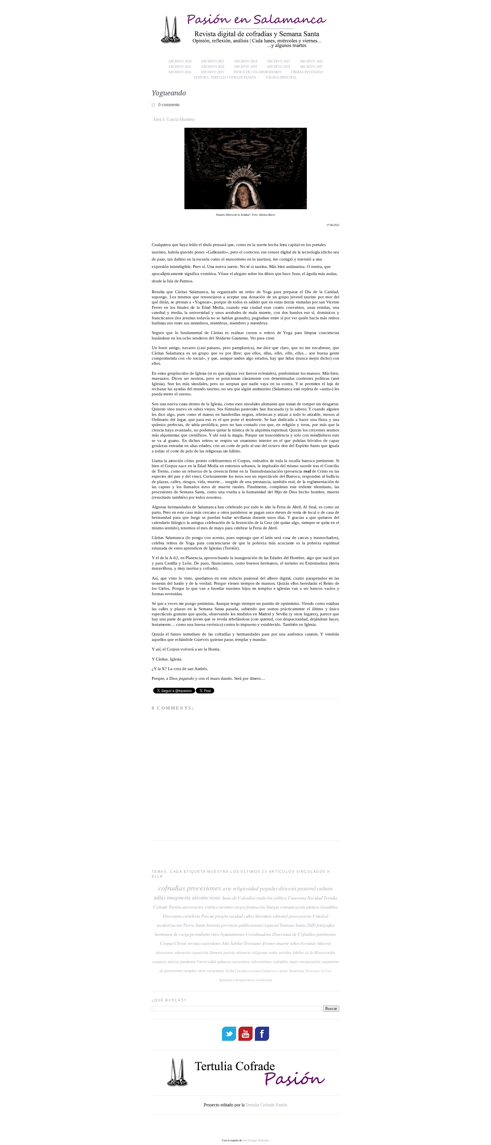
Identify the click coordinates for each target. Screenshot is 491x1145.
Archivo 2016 (179, 72)
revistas (194, 943)
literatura (263, 916)
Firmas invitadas (307, 72)
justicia (229, 952)
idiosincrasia (206, 897)
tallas (159, 897)
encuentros (241, 961)
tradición (264, 898)
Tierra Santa (194, 925)
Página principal (281, 77)
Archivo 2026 (180, 61)
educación (182, 952)
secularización (169, 925)
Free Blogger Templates (256, 1140)
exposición (200, 952)
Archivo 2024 (245, 61)
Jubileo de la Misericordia (314, 952)
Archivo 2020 (212, 67)
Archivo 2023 (278, 61)
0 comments (169, 104)
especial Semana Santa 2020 (290, 925)
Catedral (320, 916)
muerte (283, 943)
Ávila (229, 970)
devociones (164, 952)
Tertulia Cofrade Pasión (266, 1104)
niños (295, 943)
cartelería (191, 916)
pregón (221, 916)
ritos (215, 934)
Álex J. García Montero (174, 119)
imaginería (179, 897)
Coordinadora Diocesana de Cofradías (280, 934)
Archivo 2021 (180, 67)
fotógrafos (325, 925)
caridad (236, 916)
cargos (240, 907)
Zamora (215, 952)
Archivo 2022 (311, 61)
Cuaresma (297, 898)
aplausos (224, 961)
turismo (225, 907)
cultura (325, 888)
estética (211, 907)
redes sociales (280, 952)
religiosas (260, 952)
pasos (294, 916)
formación (256, 907)
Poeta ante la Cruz (318, 970)
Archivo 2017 (311, 67)
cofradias (280, 961)
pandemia (187, 961)
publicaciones (251, 925)
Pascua (207, 916)
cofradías (171, 887)
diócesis (287, 888)
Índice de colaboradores (257, 72)
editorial (280, 916)
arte (227, 888)
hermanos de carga (172, 934)
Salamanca (226, 979)
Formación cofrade (274, 970)
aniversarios (193, 907)
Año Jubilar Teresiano (241, 943)
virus (202, 970)
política (280, 898)
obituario (243, 952)
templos (190, 970)
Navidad (315, 898)
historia (213, 925)
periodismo (200, 934)
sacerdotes (211, 943)
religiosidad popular (255, 888)
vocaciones (215, 970)
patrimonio (326, 934)
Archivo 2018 (278, 67)
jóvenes (269, 943)
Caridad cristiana (247, 970)
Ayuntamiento (232, 934)
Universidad (206, 961)
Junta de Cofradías (238, 898)
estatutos (159, 961)
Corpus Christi (173, 943)
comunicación (292, 907)
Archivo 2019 (245, 67)
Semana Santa (245, 979)
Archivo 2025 (212, 61)
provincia (229, 925)
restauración (309, 961)
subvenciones (261, 961)
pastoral (306, 888)
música (173, 961)
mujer (294, 961)
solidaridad (264, 979)
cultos (249, 916)
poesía (305, 916)
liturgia (272, 907)
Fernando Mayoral (316, 943)
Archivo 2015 (212, 72)
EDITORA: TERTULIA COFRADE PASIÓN (225, 77)
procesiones (204, 887)
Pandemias (296, 970)
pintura (312, 907)
